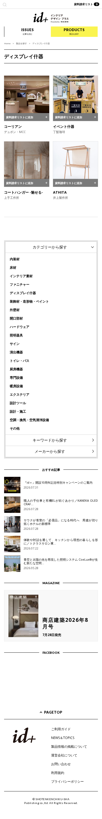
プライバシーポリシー (67, 781)
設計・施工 (18, 411)
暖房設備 (16, 386)
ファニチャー (19, 284)
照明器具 (16, 335)
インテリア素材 (21, 276)
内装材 (15, 259)
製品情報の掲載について (69, 746)
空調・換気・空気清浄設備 (29, 420)
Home (7, 43)
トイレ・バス (19, 360)
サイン (15, 343)
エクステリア (19, 394)
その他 (15, 428)
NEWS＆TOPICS (62, 737)
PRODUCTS (74, 31)
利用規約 (57, 772)
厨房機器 (16, 369)
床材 (13, 267)
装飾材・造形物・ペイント (29, 301)
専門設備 (16, 377)
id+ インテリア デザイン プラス (51, 17)
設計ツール (18, 403)
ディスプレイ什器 (23, 293)
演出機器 (16, 352)
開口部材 (16, 318)
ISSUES (27, 31)
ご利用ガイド (61, 729)
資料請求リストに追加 (19, 117)
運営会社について (64, 755)
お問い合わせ (61, 764)
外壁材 (15, 310)
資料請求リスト (86, 4)
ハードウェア (19, 326)
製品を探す (21, 43)
